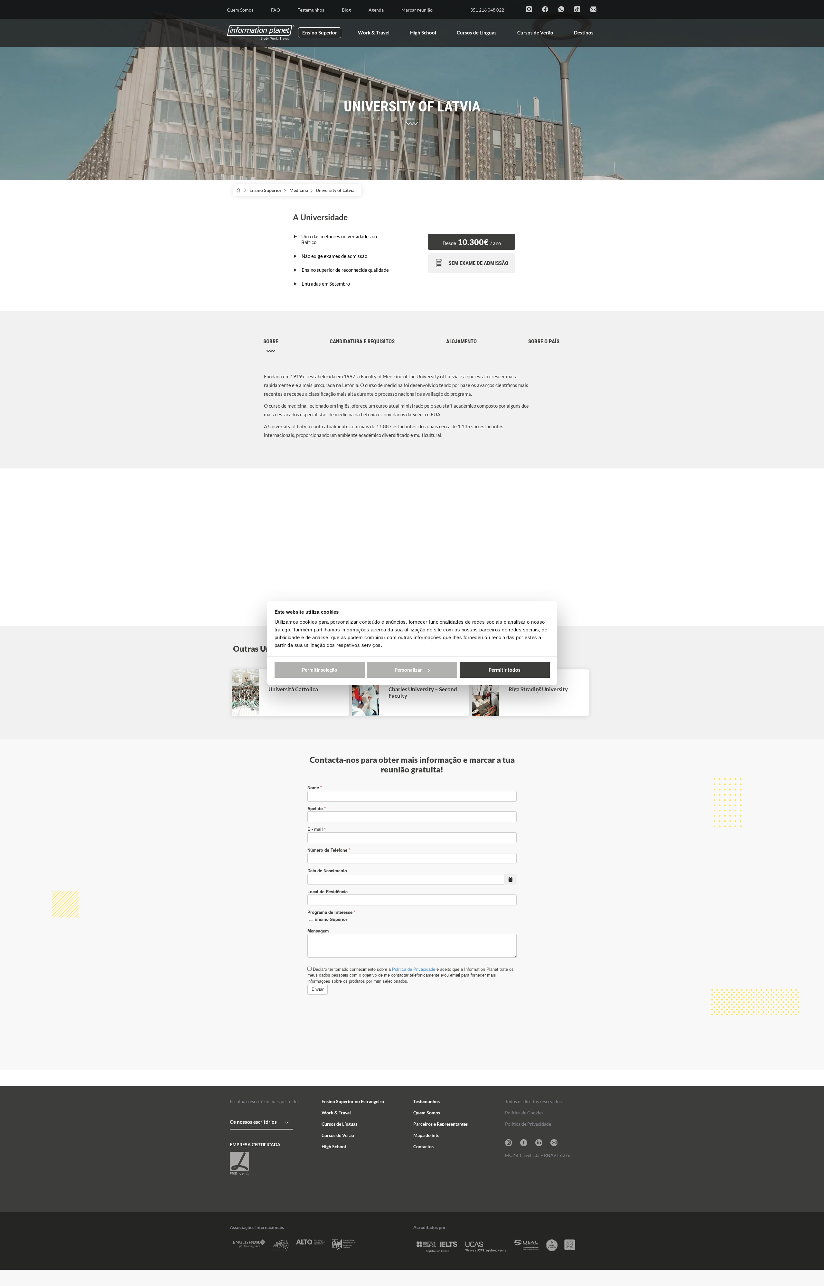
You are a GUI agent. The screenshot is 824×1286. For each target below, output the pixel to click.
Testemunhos (426, 1101)
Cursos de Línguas (339, 1124)
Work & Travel (336, 1112)
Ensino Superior (265, 190)
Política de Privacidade (528, 1124)
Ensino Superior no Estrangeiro (353, 1101)
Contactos (423, 1146)
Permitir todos (504, 670)
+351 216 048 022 (486, 10)
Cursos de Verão (338, 1135)
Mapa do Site (426, 1135)
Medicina (298, 190)
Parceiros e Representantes (440, 1124)
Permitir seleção (319, 670)
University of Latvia (337, 190)
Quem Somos (426, 1112)
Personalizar (408, 670)
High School (334, 1146)
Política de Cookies (524, 1112)
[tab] (270, 346)
